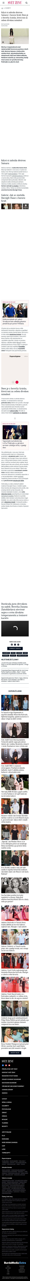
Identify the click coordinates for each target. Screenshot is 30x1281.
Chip (3, 1146)
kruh (13, 653)
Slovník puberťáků (14, 1160)
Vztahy (4, 1099)
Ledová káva (16, 1191)
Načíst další (15, 1052)
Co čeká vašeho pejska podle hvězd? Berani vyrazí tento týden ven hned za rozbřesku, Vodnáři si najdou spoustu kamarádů (14, 1224)
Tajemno (5, 1123)
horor (19, 653)
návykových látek (18, 480)
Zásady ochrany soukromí (11, 1079)
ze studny (15, 186)
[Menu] (3, 2)
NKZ (8, 1270)
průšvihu (20, 476)
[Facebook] (3, 1065)
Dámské (22, 1268)
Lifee (3, 1149)
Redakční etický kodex (10, 1076)
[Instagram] (6, 1065)
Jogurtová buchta (6, 1188)
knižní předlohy (12, 174)
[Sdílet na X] (15, 645)
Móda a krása (7, 1102)
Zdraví (4, 1112)
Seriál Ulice (20, 1171)
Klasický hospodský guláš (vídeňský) (16, 1186)
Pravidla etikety (5, 1160)
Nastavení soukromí (9, 1083)
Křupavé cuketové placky (12, 1182)
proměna (5, 655)
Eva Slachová (5, 24)
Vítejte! (18, 1164)
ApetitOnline (6, 1132)
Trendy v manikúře (6, 1169)
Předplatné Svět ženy (10, 1069)
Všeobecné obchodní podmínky (13, 1086)
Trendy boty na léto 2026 (19, 1174)
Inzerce (4, 1093)
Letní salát (9, 1190)
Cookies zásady (7, 1089)
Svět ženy (8, 1268)
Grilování (23, 1164)
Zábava (4, 1116)
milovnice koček (6, 494)
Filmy (25, 653)
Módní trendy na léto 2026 (14, 1173)
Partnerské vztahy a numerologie (9, 1171)
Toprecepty (6, 1153)
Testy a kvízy (22, 1160)
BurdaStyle (22, 1270)
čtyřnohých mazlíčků (7, 496)
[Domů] (15, 2)
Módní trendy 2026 (11, 1164)
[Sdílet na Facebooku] (12, 645)
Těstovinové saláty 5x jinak (8, 1180)
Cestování (12, 1162)
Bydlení (4, 1119)
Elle (3, 1135)
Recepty (5, 1126)
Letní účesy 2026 (9, 1174)
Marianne (5, 1139)
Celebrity (8, 8)
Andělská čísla (5, 1162)
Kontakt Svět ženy (8, 1072)
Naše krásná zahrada (9, 1142)
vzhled (13, 655)
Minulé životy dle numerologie (18, 1169)
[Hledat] (26, 2)
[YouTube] (9, 1065)
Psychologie (6, 1109)
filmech (19, 342)
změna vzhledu (22, 655)
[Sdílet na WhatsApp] (18, 645)
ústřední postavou (17, 176)
